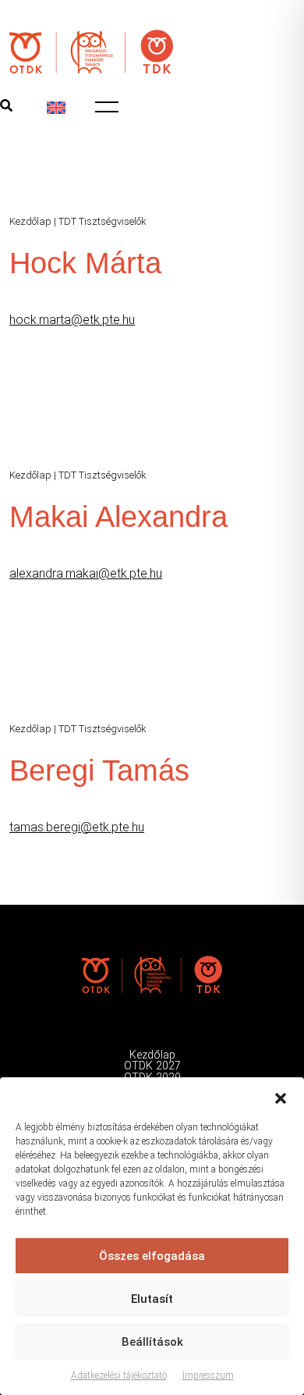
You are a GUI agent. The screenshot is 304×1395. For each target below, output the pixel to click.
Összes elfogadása (152, 1256)
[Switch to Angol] (56, 108)
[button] (280, 1097)
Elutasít (152, 1299)
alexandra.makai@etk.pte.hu (85, 573)
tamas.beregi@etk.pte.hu (76, 827)
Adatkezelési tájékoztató (119, 1375)
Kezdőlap (30, 221)
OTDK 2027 (152, 1066)
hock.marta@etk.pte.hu (72, 319)
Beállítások (152, 1342)
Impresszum (208, 1375)
